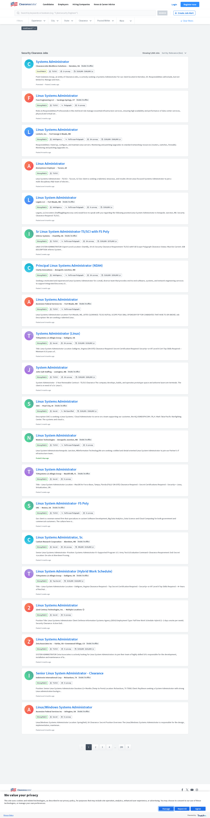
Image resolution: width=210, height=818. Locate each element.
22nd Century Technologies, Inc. (49, 609)
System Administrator (52, 367)
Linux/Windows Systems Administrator (64, 707)
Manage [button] (166, 808)
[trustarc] (201, 815)
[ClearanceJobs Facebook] (182, 790)
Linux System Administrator (56, 197)
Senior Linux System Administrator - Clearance (69, 673)
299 (121, 747)
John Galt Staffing (44, 371)
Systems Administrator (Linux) (58, 333)
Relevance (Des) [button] (176, 53)
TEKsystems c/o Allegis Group (48, 337)
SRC (37, 507)
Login (174, 4)
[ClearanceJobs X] (187, 790)
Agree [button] (198, 808)
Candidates (48, 4)
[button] (38, 20)
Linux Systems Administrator (57, 95)
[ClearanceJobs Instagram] (197, 790)
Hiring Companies (81, 4)
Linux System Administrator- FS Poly (62, 503)
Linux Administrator (50, 163)
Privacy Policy (9, 815)
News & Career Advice (104, 4)
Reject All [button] (182, 808)
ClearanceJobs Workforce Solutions (51, 66)
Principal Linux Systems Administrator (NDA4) (69, 265)
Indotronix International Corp (49, 677)
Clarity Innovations (44, 270)
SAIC (38, 405)
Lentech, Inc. (41, 134)
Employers (63, 4)
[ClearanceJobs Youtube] (192, 790)
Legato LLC (40, 202)
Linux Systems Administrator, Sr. (59, 537)
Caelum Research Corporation (49, 541)
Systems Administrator (52, 61)
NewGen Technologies (45, 439)
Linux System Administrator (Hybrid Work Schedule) (74, 571)
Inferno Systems (43, 236)
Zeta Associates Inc (44, 643)
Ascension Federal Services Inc (49, 304)
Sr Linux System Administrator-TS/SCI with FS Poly (72, 231)
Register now (190, 4)
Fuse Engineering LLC (45, 100)
